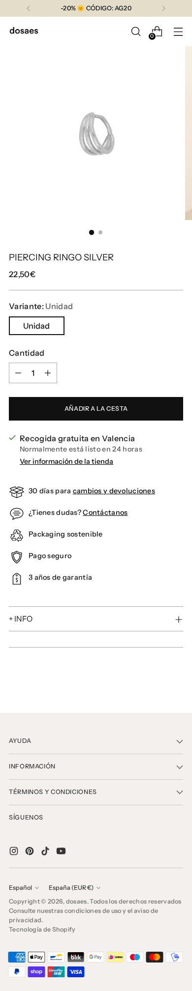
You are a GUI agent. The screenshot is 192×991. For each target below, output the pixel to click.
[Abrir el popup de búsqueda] (136, 32)
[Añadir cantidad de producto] (48, 373)
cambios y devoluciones (114, 490)
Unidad (36, 326)
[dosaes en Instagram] (15, 852)
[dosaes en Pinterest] (30, 852)
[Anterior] (28, 8)
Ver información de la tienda (66, 461)
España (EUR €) (71, 887)
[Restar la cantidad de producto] (18, 373)
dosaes (76, 901)
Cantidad (27, 353)
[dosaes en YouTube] (62, 852)
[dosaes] (23, 31)
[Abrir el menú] (178, 32)
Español (20, 887)
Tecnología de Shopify (42, 929)
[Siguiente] (163, 8)
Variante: (41, 306)
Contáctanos (105, 512)
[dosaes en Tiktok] (46, 852)
